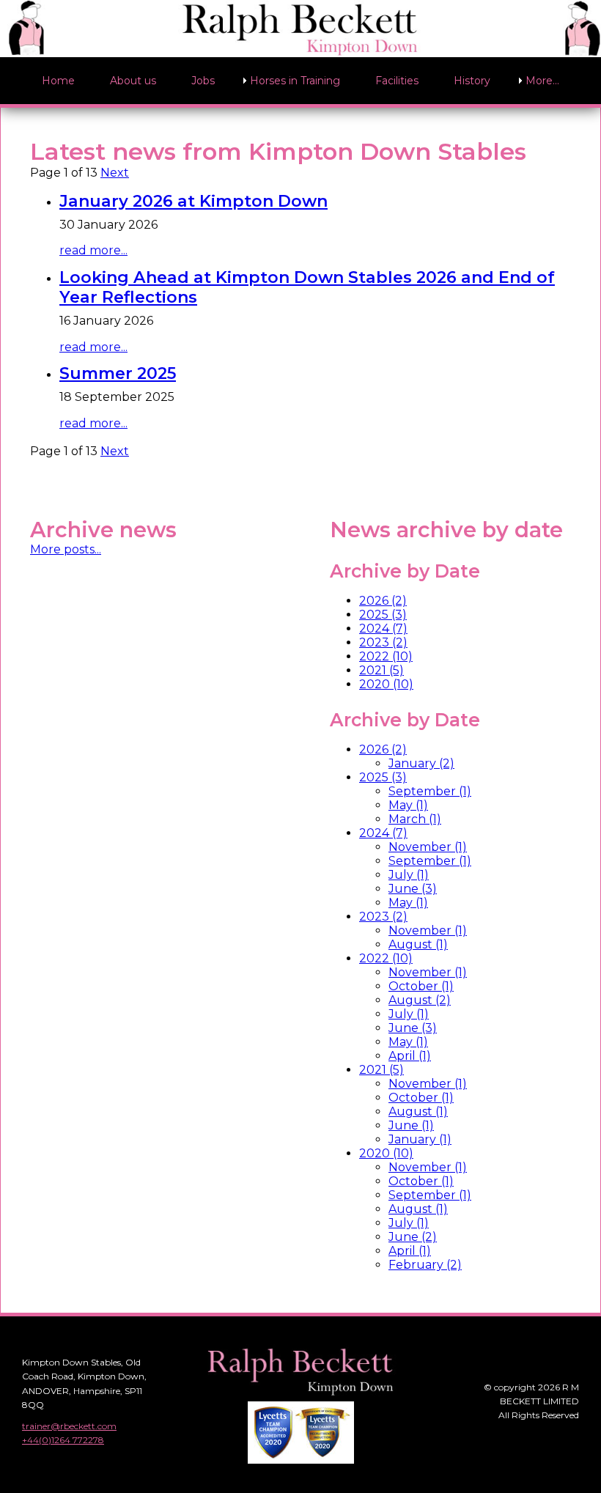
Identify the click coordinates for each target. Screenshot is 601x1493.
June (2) (412, 1237)
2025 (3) (383, 615)
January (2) (421, 763)
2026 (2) (383, 601)
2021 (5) (381, 670)
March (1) (414, 819)
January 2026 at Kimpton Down (193, 201)
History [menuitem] (472, 80)
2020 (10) (386, 684)
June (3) (412, 889)
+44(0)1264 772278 (63, 1439)
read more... (93, 250)
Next (114, 173)
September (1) (429, 791)
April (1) (409, 1056)
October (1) (421, 986)
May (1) (408, 805)
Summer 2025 (117, 373)
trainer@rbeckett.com (69, 1425)
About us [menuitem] (133, 80)
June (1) (411, 1125)
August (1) (418, 944)
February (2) (425, 1265)
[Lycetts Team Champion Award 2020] (301, 1456)
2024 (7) (383, 628)
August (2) (419, 1000)
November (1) (427, 847)
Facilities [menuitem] (397, 80)
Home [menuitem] (58, 80)
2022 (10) (386, 656)
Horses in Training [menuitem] (295, 80)
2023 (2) (383, 642)
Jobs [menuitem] (203, 80)
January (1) (419, 1139)
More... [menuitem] (542, 80)
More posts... (65, 549)
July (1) (408, 875)
